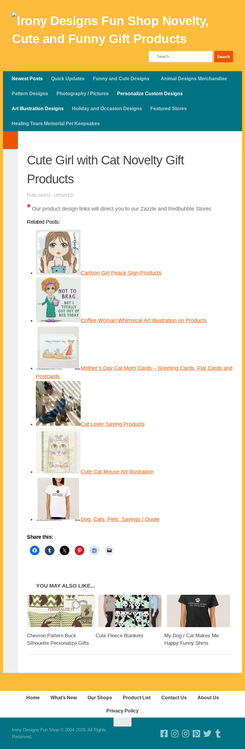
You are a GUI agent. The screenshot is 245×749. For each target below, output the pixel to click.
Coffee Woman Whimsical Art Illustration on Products (144, 320)
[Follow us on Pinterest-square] (196, 734)
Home (33, 697)
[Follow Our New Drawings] (175, 734)
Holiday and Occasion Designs (107, 108)
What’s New (63, 697)
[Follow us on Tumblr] (218, 734)
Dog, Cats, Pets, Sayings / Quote (120, 519)
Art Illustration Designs (38, 108)
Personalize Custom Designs (150, 93)
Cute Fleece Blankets (119, 635)
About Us (208, 697)
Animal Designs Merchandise (194, 78)
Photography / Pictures (82, 93)
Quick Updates (68, 78)
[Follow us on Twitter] (207, 734)
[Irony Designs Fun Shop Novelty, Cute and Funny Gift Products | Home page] (122, 30)
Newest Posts (27, 78)
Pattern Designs (30, 93)
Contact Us (174, 697)
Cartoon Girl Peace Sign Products (121, 273)
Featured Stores (168, 108)
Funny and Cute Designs (121, 78)
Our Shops (100, 697)
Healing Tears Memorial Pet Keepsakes (56, 123)
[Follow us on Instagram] (186, 734)
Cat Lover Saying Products (113, 424)
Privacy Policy (122, 710)
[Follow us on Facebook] (164, 734)
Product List (137, 697)
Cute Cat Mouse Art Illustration (117, 472)
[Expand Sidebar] (10, 140)
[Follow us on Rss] (229, 734)
